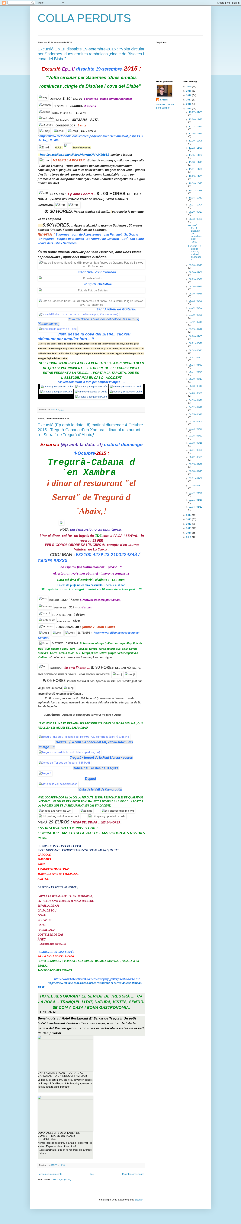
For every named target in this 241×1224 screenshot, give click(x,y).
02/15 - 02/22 (195, 464)
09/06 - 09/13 (195, 265)
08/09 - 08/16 (195, 293)
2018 (189, 95)
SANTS (164, 99)
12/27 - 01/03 (195, 112)
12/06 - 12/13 (195, 133)
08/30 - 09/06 (195, 272)
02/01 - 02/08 (195, 478)
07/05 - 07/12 (195, 329)
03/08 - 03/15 (195, 443)
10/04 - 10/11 (195, 197)
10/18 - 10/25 (195, 183)
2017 (189, 99)
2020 (189, 86)
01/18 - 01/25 (195, 492)
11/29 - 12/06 (195, 140)
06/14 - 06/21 (195, 350)
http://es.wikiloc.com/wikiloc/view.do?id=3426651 (74, 154)
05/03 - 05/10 (195, 386)
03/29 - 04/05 (195, 421)
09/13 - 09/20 (195, 219)
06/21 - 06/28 (195, 343)
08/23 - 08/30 (195, 279)
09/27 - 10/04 (195, 204)
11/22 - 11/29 (195, 148)
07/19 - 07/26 (195, 315)
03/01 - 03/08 (195, 450)
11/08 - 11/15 (195, 162)
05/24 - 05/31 (195, 364)
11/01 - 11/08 (195, 169)
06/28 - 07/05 (195, 336)
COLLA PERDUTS (84, 18)
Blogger (139, 1199)
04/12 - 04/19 (195, 407)
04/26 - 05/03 (195, 393)
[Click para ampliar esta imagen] (57, 386)
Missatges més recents (50, 1174)
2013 (189, 519)
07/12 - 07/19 (195, 322)
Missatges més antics (133, 1174)
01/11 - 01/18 (195, 500)
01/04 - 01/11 (195, 507)
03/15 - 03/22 (195, 435)
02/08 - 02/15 (195, 471)
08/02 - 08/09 (195, 301)
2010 (189, 532)
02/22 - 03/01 (195, 457)
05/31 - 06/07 (195, 357)
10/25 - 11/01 (195, 176)
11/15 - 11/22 (195, 155)
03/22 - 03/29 (195, 428)
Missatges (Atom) (62, 1179)
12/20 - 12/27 (195, 119)
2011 (189, 528)
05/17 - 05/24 (195, 371)
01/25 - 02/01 (195, 485)
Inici (92, 1174)
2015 (189, 108)
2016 (189, 104)
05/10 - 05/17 (195, 379)
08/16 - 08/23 (195, 286)
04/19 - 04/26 (195, 400)
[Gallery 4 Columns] (65, 1053)
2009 (189, 537)
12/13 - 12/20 (195, 126)
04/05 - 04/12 (195, 414)
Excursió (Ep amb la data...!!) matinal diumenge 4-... (194, 253)
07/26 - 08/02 (195, 307)
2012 (189, 524)
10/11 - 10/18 (195, 190)
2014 (189, 515)
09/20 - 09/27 (195, 212)
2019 (189, 91)
